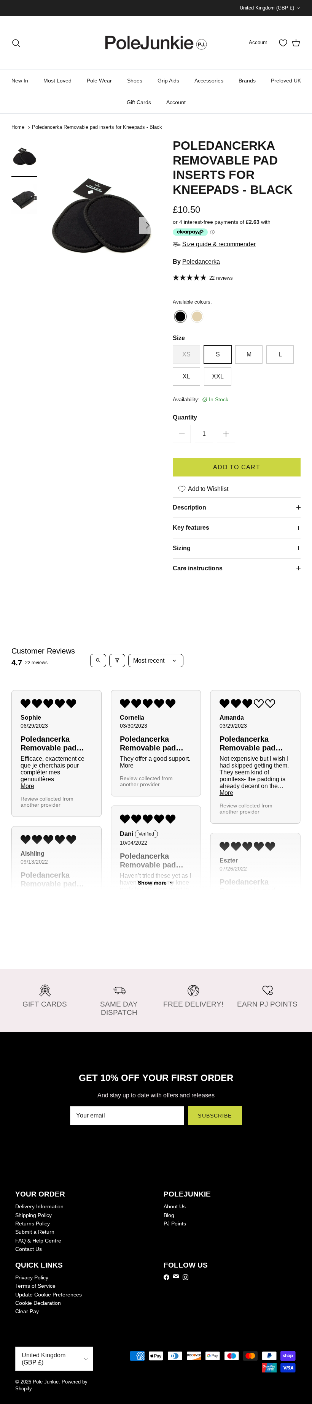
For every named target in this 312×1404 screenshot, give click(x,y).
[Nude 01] (197, 317)
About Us (175, 1206)
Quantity (185, 417)
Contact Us (28, 1249)
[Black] (180, 317)
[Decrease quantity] (182, 434)
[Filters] (117, 660)
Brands (247, 81)
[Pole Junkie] (156, 43)
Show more (152, 883)
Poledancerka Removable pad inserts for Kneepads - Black (97, 127)
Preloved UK (286, 81)
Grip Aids (168, 81)
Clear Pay (27, 1311)
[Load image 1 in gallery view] (100, 221)
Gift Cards (139, 102)
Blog (169, 1215)
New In (19, 81)
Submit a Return (34, 1232)
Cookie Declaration (38, 1303)
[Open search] (98, 660)
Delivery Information (39, 1206)
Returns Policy (32, 1223)
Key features (191, 527)
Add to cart (236, 467)
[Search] (16, 42)
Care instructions (198, 568)
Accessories (208, 81)
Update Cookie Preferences (48, 1295)
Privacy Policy (31, 1277)
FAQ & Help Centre (38, 1241)
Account (176, 102)
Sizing (182, 548)
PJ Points (175, 1223)
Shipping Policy (33, 1215)
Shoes (134, 81)
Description (189, 507)
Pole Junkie (46, 1382)
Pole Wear (99, 81)
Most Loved (57, 81)
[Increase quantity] (226, 434)
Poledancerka (201, 261)
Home (17, 127)
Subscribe (215, 1116)
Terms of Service (35, 1286)
